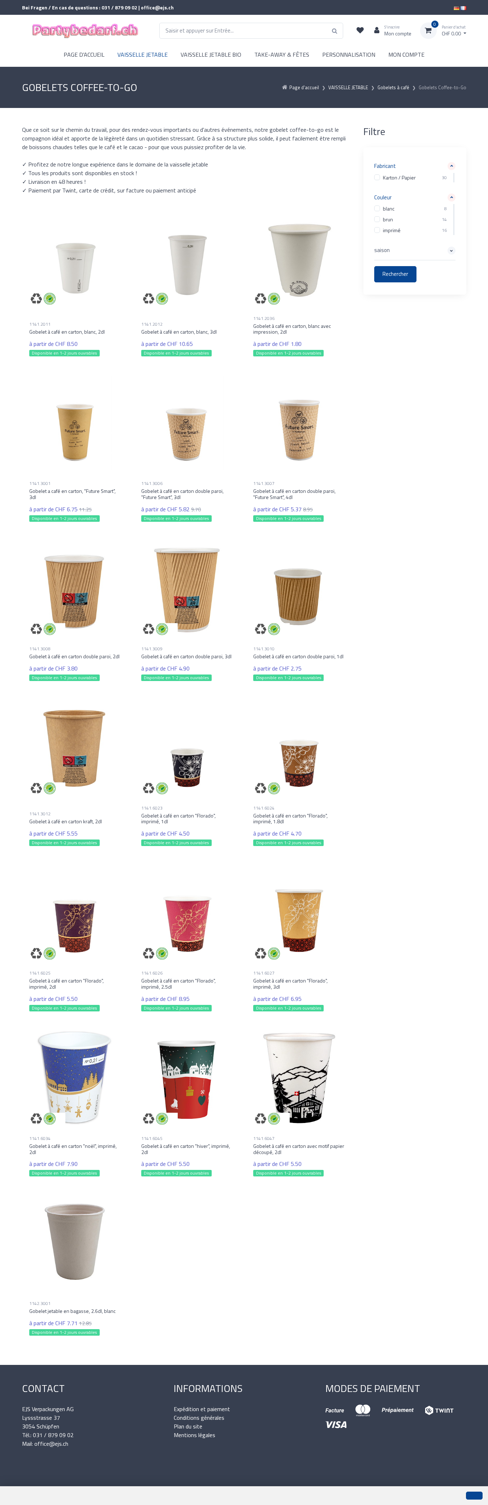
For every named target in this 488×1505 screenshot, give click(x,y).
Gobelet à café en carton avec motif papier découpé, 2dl (298, 1149)
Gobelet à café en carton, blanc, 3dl (179, 331)
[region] (414, 177)
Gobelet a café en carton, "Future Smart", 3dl (72, 494)
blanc (388, 209)
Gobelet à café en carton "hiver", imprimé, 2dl (185, 1149)
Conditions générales (199, 1417)
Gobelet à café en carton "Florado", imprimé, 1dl (178, 818)
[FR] (463, 7)
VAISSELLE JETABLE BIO (211, 54)
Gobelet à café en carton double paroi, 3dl (186, 656)
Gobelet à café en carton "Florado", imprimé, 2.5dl (178, 983)
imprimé (392, 230)
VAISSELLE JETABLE (142, 54)
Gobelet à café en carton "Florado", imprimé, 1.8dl (290, 818)
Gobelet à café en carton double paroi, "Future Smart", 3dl (182, 494)
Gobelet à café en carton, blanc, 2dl (67, 331)
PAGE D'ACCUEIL (84, 54)
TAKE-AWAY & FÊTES (281, 54)
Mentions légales (194, 1435)
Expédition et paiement (202, 1409)
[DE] (456, 7)
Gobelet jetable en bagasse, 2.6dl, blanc (72, 1311)
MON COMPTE (406, 54)
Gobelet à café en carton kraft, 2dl (65, 821)
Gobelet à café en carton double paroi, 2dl (74, 656)
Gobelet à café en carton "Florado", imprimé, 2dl (66, 983)
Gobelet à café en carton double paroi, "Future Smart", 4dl (294, 494)
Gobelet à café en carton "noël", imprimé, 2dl (73, 1149)
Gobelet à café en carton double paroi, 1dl (298, 656)
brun (388, 220)
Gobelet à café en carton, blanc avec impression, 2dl (292, 329)
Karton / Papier (399, 177)
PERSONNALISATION (348, 54)
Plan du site (188, 1426)
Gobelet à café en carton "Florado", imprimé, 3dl (290, 983)
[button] (414, 166)
